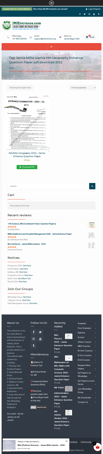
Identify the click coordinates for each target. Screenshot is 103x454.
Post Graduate (84, 328)
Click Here (27, 266)
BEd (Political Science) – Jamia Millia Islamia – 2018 (41, 445)
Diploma (81, 333)
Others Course (84, 342)
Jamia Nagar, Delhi (72, 39)
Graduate (82, 323)
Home (11, 68)
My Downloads (84, 397)
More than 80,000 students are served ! (50, 9)
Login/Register (94, 9)
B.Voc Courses (84, 355)
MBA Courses (84, 346)
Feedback (73, 442)
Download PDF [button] (28, 167)
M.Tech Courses (85, 350)
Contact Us (83, 402)
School (81, 337)
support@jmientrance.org (45, 39)
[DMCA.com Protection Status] (39, 407)
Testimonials (85, 442)
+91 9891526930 (19, 39)
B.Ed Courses (84, 360)
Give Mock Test (24, 278)
